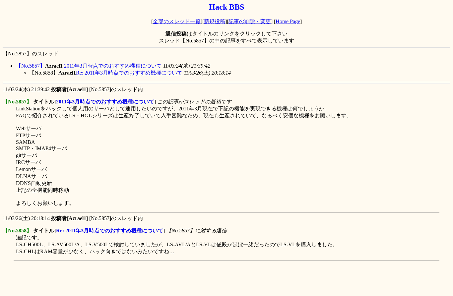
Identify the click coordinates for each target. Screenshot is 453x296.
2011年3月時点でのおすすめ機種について (113, 66)
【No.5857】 (30, 66)
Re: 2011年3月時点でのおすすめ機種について (129, 73)
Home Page (288, 21)
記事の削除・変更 (249, 21)
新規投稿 (214, 21)
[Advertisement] (123, 278)
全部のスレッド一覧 (177, 21)
